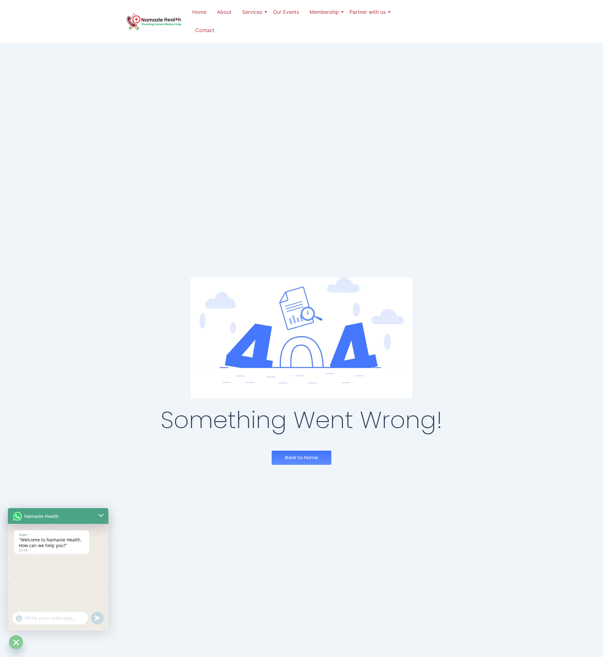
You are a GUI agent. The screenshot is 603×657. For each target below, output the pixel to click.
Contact (205, 30)
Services (252, 12)
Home (199, 12)
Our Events (286, 12)
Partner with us (368, 12)
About (224, 12)
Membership (324, 12)
